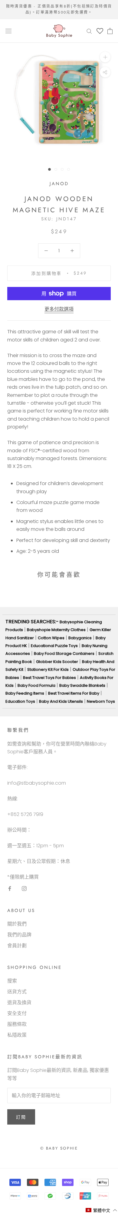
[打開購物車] (110, 31)
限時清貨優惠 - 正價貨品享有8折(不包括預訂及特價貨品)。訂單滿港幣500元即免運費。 (59, 9)
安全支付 (17, 1013)
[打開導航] (8, 31)
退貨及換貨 (19, 1002)
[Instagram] (24, 888)
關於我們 (17, 923)
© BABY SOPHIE (59, 1148)
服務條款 (17, 1024)
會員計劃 (17, 945)
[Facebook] (9, 888)
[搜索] (89, 30)
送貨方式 (17, 991)
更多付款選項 (59, 309)
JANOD (59, 183)
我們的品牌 (19, 934)
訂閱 (21, 1117)
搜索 (12, 980)
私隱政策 (17, 1035)
